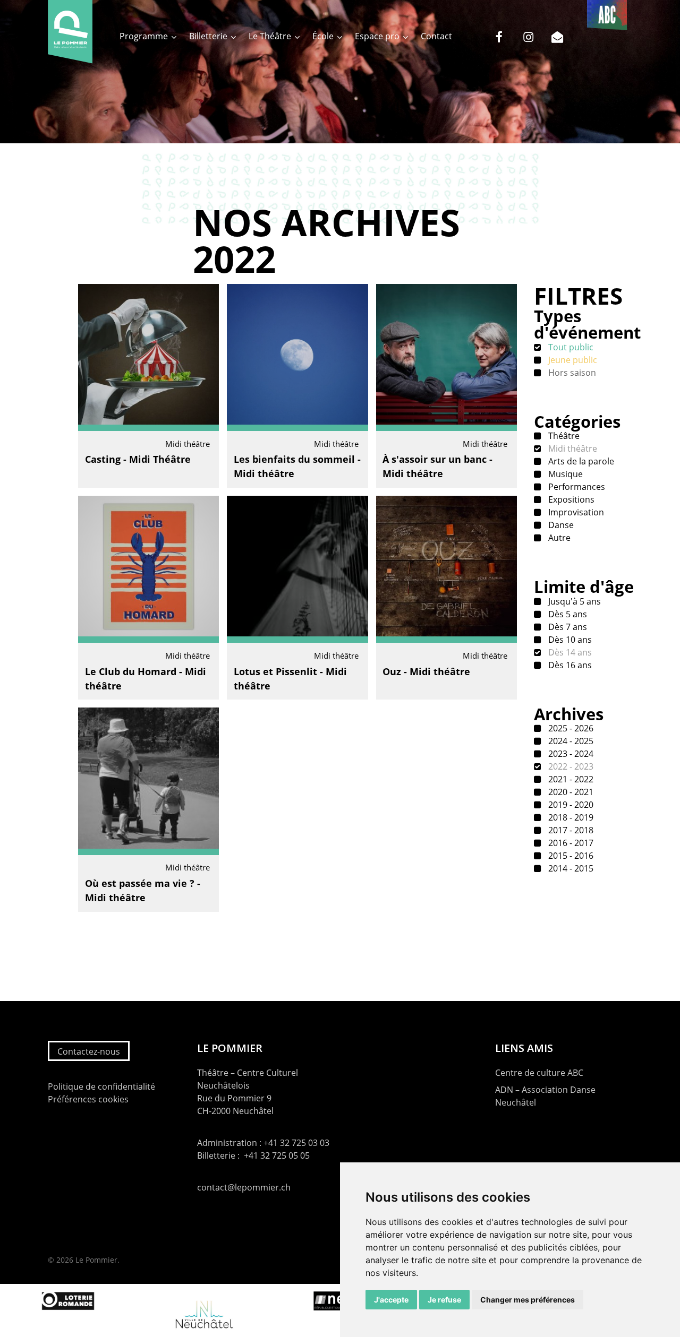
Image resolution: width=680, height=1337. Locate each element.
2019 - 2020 (569, 804)
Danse (560, 525)
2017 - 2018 (569, 830)
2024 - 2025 (569, 741)
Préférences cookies (88, 1099)
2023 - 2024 (569, 754)
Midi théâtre (571, 448)
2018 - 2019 (569, 817)
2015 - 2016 (569, 855)
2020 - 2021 (569, 792)
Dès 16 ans (569, 665)
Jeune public (571, 360)
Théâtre (563, 436)
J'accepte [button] (391, 1299)
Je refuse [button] (444, 1299)
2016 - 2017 (569, 843)
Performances (575, 487)
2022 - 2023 (569, 766)
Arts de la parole (580, 461)
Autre (558, 538)
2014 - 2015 (569, 868)
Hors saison (571, 372)
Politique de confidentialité (101, 1086)
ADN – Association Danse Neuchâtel (545, 1096)
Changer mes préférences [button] (527, 1299)
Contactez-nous (88, 1051)
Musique (564, 474)
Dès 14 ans (569, 652)
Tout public (569, 347)
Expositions (570, 499)
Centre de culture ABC (539, 1073)
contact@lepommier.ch (244, 1187)
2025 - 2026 (569, 728)
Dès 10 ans (569, 639)
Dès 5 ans (566, 614)
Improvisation (575, 512)
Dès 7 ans (566, 627)
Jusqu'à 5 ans (573, 601)
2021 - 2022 (569, 779)
